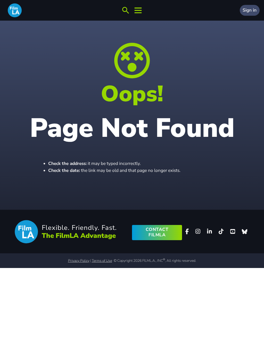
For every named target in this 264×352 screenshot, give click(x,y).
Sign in (250, 10)
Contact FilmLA (157, 232)
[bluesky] (244, 231)
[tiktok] (221, 231)
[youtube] (232, 231)
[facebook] (187, 231)
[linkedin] (209, 231)
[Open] (125, 10)
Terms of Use (102, 260)
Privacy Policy (78, 260)
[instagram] (198, 231)
